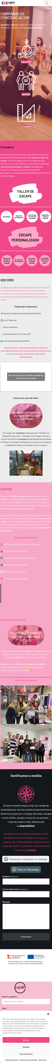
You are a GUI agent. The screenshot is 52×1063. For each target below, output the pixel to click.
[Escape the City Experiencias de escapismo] (8, 3)
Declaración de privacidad (28, 1060)
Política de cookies (11, 1060)
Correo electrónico (15, 889)
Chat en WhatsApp (28, 869)
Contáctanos (26, 937)
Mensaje (6, 902)
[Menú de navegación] (47, 3)
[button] (48, 1014)
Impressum (42, 1060)
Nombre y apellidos (9, 996)
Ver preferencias (26, 1054)
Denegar (26, 1047)
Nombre (10, 876)
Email (4, 1008)
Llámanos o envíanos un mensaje (28, 859)
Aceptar (26, 1040)
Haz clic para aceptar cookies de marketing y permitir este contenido (26, 376)
